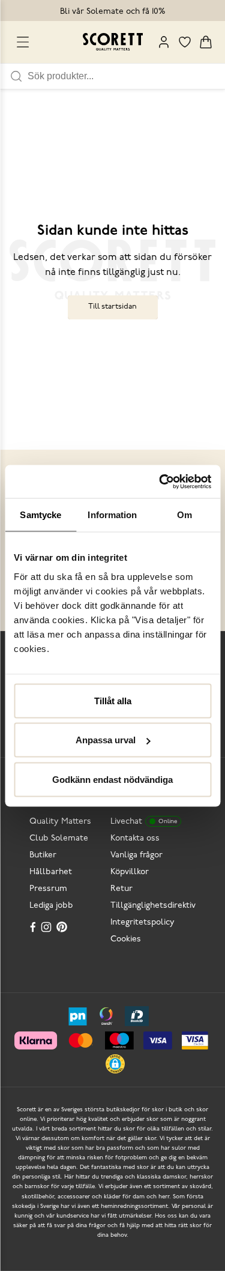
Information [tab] (112, 515)
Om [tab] (184, 515)
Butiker (42, 855)
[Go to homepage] (113, 41)
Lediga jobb (51, 905)
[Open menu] (23, 42)
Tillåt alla (112, 700)
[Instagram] (47, 927)
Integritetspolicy (142, 922)
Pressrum (48, 888)
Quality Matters (60, 821)
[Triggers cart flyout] (205, 42)
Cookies (125, 939)
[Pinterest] (63, 927)
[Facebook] (33, 927)
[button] (115, 1064)
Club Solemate (58, 838)
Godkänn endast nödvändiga (112, 779)
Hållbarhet (50, 872)
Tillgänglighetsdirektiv (153, 905)
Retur (121, 888)
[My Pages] (163, 42)
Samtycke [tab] (40, 515)
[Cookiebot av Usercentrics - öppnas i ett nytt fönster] (160, 481)
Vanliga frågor (136, 855)
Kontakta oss (135, 838)
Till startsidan (112, 306)
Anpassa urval (106, 740)
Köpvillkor (129, 872)
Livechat (143, 821)
